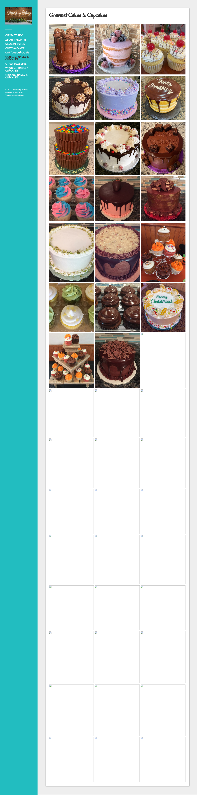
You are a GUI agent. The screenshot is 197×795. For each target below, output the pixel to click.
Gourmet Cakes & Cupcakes (17, 58)
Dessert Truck (15, 44)
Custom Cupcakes (17, 52)
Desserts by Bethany (20, 90)
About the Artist (16, 39)
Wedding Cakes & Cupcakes (17, 69)
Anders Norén (18, 95)
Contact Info (14, 35)
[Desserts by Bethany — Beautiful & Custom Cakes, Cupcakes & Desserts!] (18, 16)
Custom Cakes (15, 48)
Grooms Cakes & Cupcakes (16, 76)
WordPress (19, 92)
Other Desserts (16, 63)
